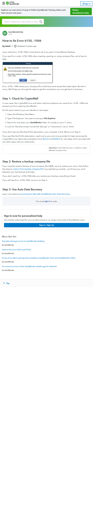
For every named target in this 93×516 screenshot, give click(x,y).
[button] (3, 3)
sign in (47, 201)
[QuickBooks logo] (12, 3)
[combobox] (23, 22)
